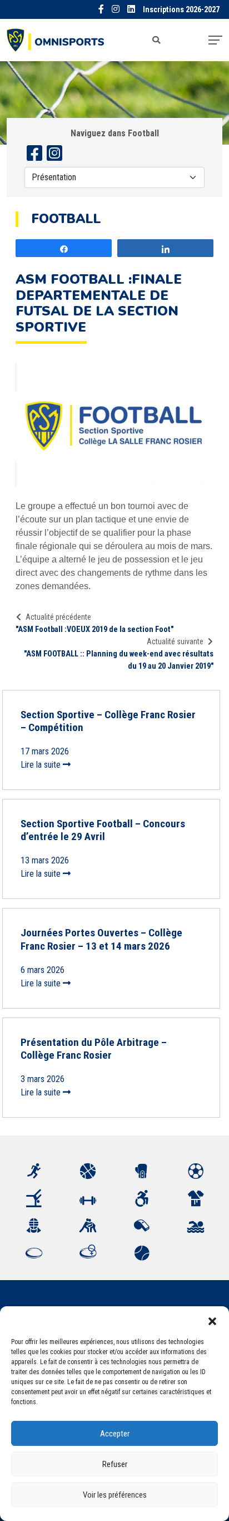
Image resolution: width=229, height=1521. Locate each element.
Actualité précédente (58, 617)
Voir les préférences (115, 1495)
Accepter (115, 1434)
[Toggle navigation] (215, 40)
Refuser (114, 1464)
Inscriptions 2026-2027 (181, 9)
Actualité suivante (175, 641)
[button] (212, 1320)
